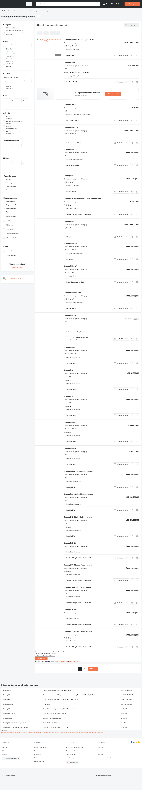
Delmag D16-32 (8, 704)
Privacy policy (38, 751)
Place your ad (113, 94)
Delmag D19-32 (70, 610)
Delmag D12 (68, 370)
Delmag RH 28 (7, 699)
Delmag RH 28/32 (70, 243)
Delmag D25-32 (70, 543)
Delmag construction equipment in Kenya (15, 732)
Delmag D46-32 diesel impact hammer (78, 471)
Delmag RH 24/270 (71, 127)
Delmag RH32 (69, 221)
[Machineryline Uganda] (12, 4)
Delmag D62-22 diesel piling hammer (78, 517)
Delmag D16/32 (70, 104)
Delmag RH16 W (70, 266)
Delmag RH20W (70, 315)
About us (4, 747)
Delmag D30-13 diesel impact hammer (78, 494)
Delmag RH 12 (69, 347)
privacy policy (61, 661)
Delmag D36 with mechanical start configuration (82, 198)
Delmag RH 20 (69, 176)
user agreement (74, 661)
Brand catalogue (39, 761)
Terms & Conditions (40, 747)
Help (3, 751)
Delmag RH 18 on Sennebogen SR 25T (79, 39)
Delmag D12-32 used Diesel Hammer (78, 631)
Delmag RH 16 (69, 149)
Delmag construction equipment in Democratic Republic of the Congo (80, 732)
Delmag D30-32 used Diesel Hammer (78, 565)
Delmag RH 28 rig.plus (72, 292)
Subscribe (41, 658)
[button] (132, 55)
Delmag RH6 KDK (71, 448)
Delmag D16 (7, 690)
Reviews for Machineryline (42, 758)
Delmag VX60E (69, 62)
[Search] (38, 4)
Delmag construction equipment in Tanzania (43, 732)
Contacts (4, 754)
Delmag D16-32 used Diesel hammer (78, 587)
